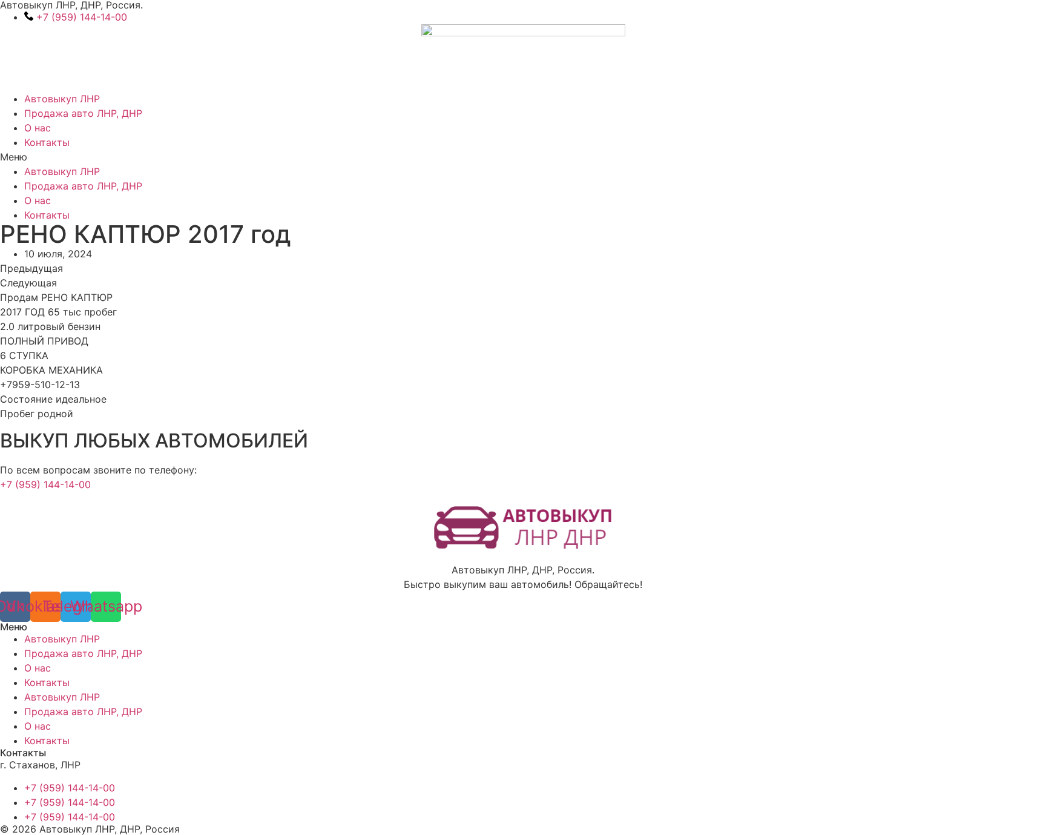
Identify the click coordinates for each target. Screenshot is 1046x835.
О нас (37, 128)
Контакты (47, 142)
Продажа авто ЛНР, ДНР (83, 113)
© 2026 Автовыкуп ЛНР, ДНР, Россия (90, 829)
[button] (523, 157)
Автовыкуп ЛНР (62, 99)
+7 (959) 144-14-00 (45, 484)
